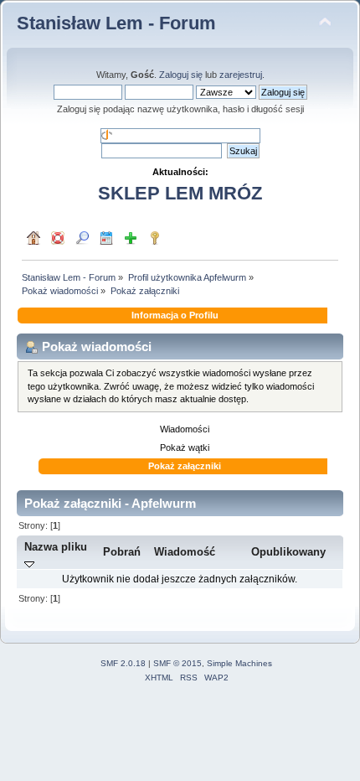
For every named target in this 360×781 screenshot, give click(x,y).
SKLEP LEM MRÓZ (180, 193)
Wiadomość (184, 552)
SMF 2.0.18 (123, 663)
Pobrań (122, 552)
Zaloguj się (181, 75)
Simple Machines (239, 663)
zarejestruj (240, 75)
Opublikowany (288, 552)
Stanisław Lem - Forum (116, 23)
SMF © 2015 (177, 663)
